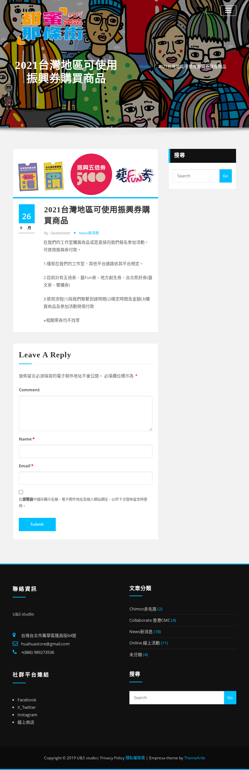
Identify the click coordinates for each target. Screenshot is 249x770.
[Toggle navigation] (228, 10)
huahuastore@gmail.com (45, 644)
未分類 (135, 654)
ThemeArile (194, 758)
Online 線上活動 (144, 643)
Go (225, 176)
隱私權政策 (135, 758)
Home (145, 66)
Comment (29, 390)
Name (27, 439)
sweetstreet (57, 232)
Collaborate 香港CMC (149, 620)
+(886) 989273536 (37, 652)
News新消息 (89, 232)
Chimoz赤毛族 (143, 609)
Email (26, 466)
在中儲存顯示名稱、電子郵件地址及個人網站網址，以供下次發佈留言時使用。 (83, 502)
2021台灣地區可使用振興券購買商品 (192, 66)
